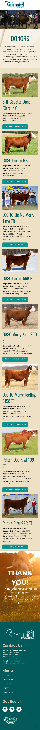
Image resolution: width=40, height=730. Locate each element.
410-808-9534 (14, 661)
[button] (34, 5)
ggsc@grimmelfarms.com (17, 663)
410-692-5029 (13, 657)
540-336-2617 (12, 659)
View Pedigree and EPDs (15, 126)
